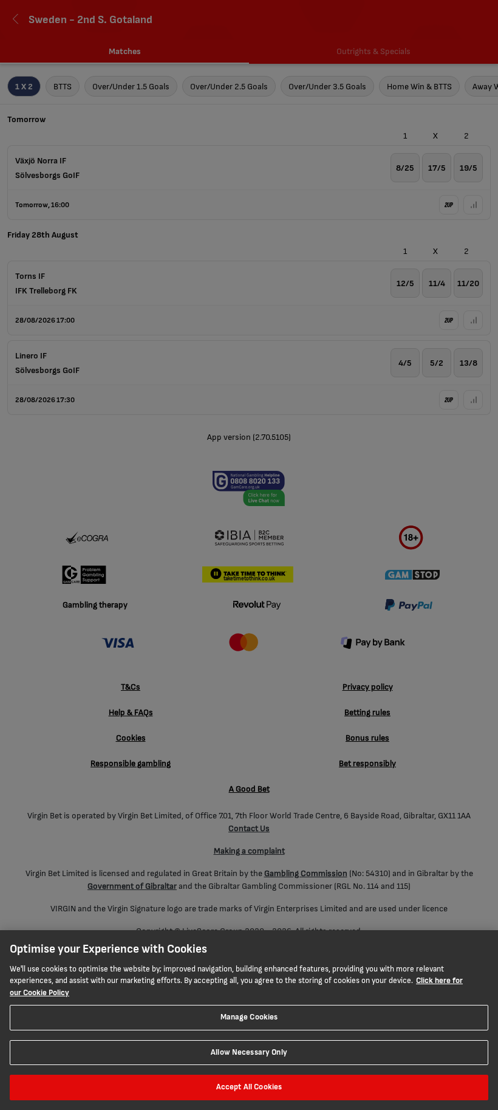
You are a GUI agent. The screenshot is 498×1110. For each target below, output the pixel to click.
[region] (249, 1020)
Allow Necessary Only (249, 1052)
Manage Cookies (249, 1017)
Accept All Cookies (249, 1087)
